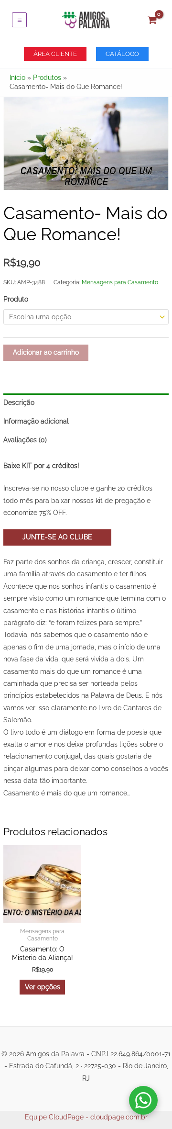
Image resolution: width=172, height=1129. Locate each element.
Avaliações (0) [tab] (25, 440)
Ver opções (42, 987)
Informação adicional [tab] (36, 421)
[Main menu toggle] (19, 19)
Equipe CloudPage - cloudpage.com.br (86, 1117)
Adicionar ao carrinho (46, 352)
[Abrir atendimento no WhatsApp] (143, 1100)
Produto (15, 299)
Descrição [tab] (18, 402)
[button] (55, 54)
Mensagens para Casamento (120, 282)
